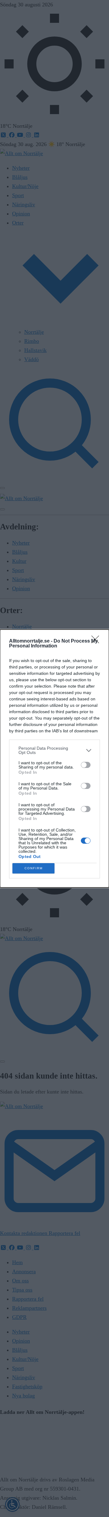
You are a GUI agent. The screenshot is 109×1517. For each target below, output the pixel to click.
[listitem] (54, 750)
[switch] (86, 765)
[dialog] (54, 758)
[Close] (97, 641)
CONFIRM (34, 868)
